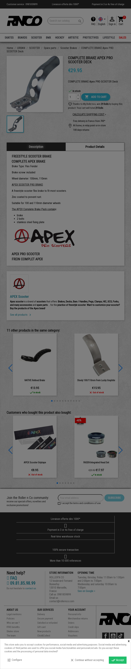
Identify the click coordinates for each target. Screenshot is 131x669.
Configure (14, 660)
